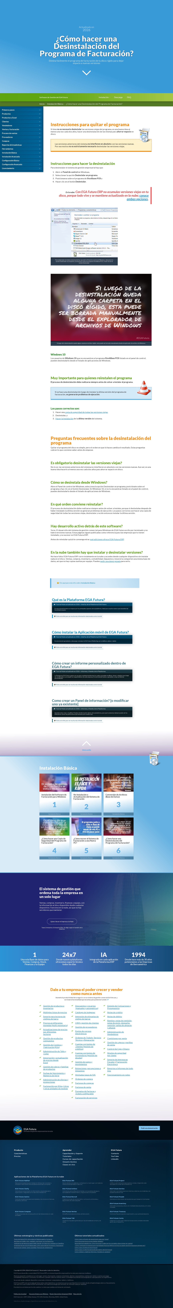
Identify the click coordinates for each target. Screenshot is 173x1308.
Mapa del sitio (77, 1294)
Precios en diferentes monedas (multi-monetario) (55, 1024)
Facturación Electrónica (117, 1063)
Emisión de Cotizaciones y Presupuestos (119, 1007)
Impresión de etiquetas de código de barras (87, 1017)
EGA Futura (30, 1129)
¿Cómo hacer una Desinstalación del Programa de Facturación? (118, 841)
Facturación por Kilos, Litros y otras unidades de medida (56, 1087)
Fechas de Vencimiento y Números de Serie (54, 1074)
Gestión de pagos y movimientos (83, 1063)
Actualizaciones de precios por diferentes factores (55, 1031)
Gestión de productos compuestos (53, 1039)
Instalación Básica (55, 104)
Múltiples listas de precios (55, 1012)
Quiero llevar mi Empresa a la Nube (61, 921)
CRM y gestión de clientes (87, 1023)
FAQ (129, 97)
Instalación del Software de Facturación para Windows (53, 796)
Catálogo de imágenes (85, 1012)
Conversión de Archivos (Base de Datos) (116, 796)
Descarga (118, 97)
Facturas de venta (83, 1087)
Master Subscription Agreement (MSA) (61, 1294)
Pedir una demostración (149, 1128)
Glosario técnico (70, 1162)
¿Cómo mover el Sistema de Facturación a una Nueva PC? (86, 841)
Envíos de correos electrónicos (83, 1032)
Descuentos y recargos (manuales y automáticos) (86, 1007)
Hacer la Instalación (64, 418)
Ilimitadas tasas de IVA (85, 1075)
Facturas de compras (84, 1083)
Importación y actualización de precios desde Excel (55, 1060)
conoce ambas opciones (138, 197)
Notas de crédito (115, 1012)
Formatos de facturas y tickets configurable (85, 1092)
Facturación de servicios (86, 1097)
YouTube (115, 1156)
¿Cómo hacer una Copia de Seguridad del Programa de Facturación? (53, 841)
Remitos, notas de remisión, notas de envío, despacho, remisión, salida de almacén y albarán (119, 1024)
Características (20, 1153)
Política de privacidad (20, 1294)
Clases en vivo (69, 1165)
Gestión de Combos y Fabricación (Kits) (52, 1046)
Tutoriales (67, 1156)
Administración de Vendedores (115, 1033)
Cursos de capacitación (73, 1159)
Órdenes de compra (84, 1079)
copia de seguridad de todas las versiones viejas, (86, 412)
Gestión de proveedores (86, 1027)
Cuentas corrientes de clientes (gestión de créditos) (85, 1046)
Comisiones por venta (117, 1038)
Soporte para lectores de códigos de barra (54, 1017)
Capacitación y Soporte (73, 1153)
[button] (104, 97)
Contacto (115, 1153)
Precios (17, 1156)
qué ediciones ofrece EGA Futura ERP (107, 539)
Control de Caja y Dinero (118, 1049)
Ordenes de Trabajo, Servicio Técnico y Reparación (88, 1038)
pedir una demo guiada (110, 561)
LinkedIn (115, 1159)
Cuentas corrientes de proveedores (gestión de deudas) (86, 1055)
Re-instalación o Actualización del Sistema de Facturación (86, 797)
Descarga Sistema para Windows (38, 1294)
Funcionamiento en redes (118, 1075)
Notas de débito (114, 1016)
